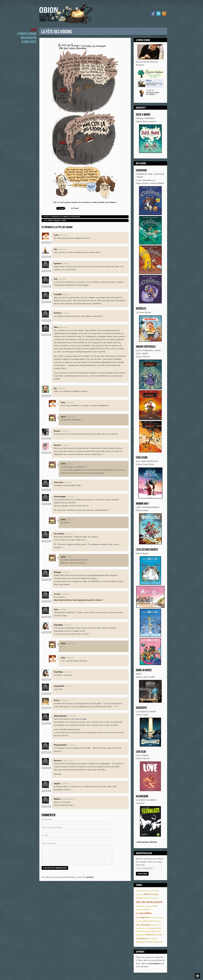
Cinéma (155, 894)
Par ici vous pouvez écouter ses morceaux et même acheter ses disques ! (85, 202)
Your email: (140, 865)
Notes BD (76, 216)
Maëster (158, 921)
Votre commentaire (49, 843)
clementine (58, 482)
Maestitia (57, 761)
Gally (56, 235)
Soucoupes (141, 935)
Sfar (155, 931)
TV (149, 938)
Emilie (56, 700)
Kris (155, 906)
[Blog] (33, 29)
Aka (55, 249)
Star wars (158, 935)
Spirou (149, 934)
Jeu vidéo (140, 906)
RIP (152, 931)
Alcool (138, 891)
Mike (138, 925)
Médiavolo (154, 925)
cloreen (57, 594)
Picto (159, 928)
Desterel (57, 445)
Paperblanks (140, 928)
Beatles (156, 891)
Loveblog (139, 921)
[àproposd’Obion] (26, 33)
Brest (147, 894)
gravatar (89, 877)
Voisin (63, 220)
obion (65, 216)
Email (76, 208)
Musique (145, 924)
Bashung (149, 891)
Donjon (139, 898)
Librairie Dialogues (156, 917)
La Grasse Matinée (143, 910)
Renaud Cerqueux (143, 931)
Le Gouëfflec (144, 913)
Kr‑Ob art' (148, 906)
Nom (46, 819)
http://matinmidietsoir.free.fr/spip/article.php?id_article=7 (78, 600)
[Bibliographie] (28, 38)
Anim (143, 891)
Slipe (159, 931)
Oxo (160, 925)
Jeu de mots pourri (149, 902)
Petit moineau (150, 928)
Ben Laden (140, 894)
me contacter (154, 963)
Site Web (45, 835)
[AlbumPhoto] (29, 42)
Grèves (156, 898)
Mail (52, 827)
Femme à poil (148, 898)
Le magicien (142, 917)
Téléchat (154, 939)
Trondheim (141, 938)
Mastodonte (149, 921)
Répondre (46, 242)
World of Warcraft (154, 942)
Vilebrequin (141, 942)
